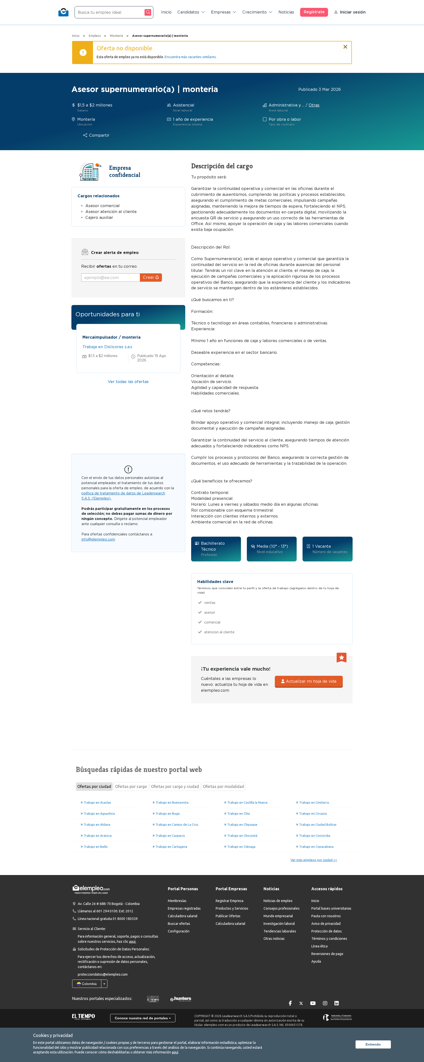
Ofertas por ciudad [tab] (94, 786)
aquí (175, 1052)
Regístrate (314, 12)
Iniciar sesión (353, 12)
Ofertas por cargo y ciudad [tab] (175, 786)
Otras (314, 105)
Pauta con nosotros (326, 916)
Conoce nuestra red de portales (142, 1018)
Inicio (166, 12)
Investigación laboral (279, 924)
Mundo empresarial (278, 916)
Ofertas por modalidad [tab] (223, 786)
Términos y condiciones (329, 939)
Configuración (178, 931)
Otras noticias (274, 939)
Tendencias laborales (280, 931)
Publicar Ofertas (228, 916)
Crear (149, 277)
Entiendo (373, 1044)
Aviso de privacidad (326, 924)
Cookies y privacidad (53, 1035)
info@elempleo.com (98, 539)
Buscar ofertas (179, 924)
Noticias (286, 12)
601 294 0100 (107, 911)
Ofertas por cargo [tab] (131, 786)
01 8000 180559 (125, 919)
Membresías (177, 901)
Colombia (89, 984)
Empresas (221, 12)
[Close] (345, 45)
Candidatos (188, 12)
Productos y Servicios (232, 908)
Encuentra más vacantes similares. (191, 57)
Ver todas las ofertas (128, 381)
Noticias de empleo (278, 901)
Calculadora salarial (183, 916)
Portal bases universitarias (331, 908)
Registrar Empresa (229, 901)
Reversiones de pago (327, 954)
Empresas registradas (184, 908)
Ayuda (316, 961)
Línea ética (319, 946)
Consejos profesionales (282, 908)
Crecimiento (254, 12)
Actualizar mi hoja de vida (310, 681)
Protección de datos (326, 931)
